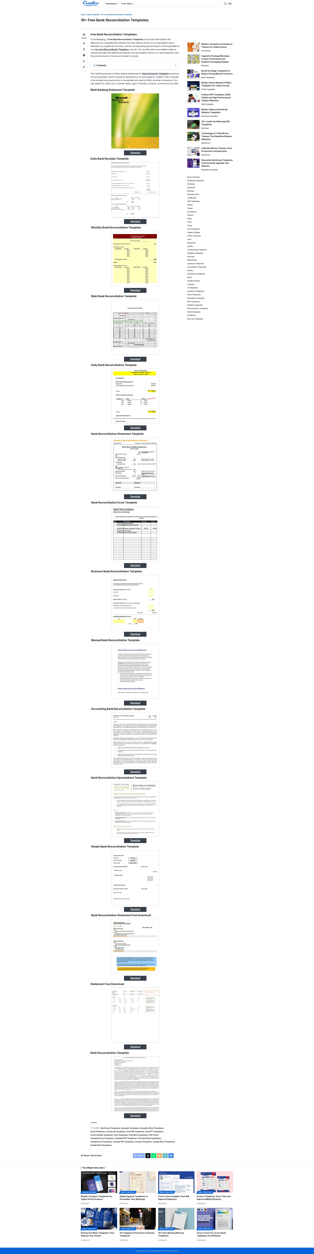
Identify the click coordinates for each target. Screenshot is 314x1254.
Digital (190, 205)
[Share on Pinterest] (84, 55)
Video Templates (194, 295)
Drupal (190, 208)
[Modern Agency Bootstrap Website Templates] (193, 112)
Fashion (190, 215)
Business (190, 191)
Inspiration (191, 243)
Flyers (189, 218)
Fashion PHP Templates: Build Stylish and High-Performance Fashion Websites (216, 97)
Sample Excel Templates (101, 1142)
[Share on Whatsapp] (84, 61)
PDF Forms (153, 1135)
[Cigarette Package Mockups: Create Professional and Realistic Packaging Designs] (193, 59)
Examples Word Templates (152, 1128)
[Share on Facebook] (84, 43)
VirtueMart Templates (195, 298)
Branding (191, 184)
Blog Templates (193, 177)
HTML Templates (208, 89)
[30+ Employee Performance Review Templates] (138, 1219)
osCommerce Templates (196, 267)
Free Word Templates (138, 1135)
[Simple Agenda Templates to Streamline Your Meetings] (138, 1182)
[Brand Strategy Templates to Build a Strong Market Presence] (193, 74)
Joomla (190, 246)
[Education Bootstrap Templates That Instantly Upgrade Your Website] (193, 163)
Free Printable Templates (102, 1135)
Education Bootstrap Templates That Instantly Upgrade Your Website (217, 163)
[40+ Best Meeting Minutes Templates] (176, 1219)
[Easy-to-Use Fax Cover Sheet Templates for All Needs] (215, 1219)
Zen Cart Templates (195, 319)
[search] (225, 4)
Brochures (191, 187)
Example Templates (130, 1128)
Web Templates (207, 104)
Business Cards (193, 194)
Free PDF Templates (135, 1131)
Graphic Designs (193, 232)
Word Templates (93, 14)
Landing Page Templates (197, 250)
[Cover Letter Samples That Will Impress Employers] (176, 1182)
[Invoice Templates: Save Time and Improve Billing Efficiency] (215, 1182)
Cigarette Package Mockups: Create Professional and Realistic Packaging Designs (215, 59)
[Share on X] (84, 49)
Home (83, 14)
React (189, 277)
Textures (190, 284)
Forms (189, 225)
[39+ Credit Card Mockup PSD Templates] (193, 124)
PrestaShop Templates (196, 274)
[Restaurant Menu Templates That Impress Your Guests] (99, 1219)
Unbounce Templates (195, 291)
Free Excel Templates (115, 1131)
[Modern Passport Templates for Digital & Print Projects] (99, 1182)
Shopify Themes (193, 281)
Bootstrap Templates (209, 116)
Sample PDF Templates (123, 1142)
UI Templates (192, 288)
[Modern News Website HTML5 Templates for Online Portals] (193, 85)
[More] (177, 1155)
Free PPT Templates (154, 1131)
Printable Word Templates (149, 1138)
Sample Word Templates (164, 1142)
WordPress (205, 143)
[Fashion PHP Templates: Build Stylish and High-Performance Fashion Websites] (193, 97)
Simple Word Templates (101, 1145)
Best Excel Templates (110, 1128)
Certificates (191, 198)
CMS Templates (193, 201)
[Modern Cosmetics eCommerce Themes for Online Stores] (193, 47)
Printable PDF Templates (126, 1138)
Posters (190, 270)
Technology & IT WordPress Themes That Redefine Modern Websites (216, 136)
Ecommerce (206, 51)
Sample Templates (143, 1142)
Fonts (189, 222)
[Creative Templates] (91, 3)
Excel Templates (98, 1131)
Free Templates (121, 1135)
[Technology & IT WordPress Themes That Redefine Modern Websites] (193, 136)
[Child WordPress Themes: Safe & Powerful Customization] (193, 151)
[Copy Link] (84, 67)
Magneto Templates (195, 253)
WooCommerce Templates (197, 308)
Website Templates (195, 305)
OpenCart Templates (195, 263)
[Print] (171, 1155)
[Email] (159, 1155)
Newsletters (192, 260)
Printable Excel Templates (102, 1138)
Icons (189, 239)
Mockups (205, 65)
